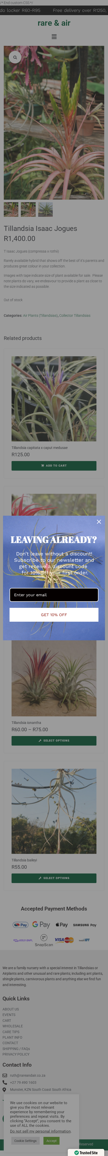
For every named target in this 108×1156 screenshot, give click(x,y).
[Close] (99, 522)
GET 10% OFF (54, 614)
